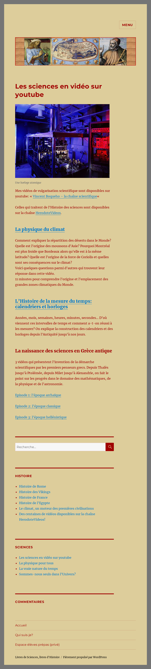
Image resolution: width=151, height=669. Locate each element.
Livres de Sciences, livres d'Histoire (37, 657)
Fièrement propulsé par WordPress (85, 657)
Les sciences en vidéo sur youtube (45, 558)
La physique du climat (40, 229)
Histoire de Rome (32, 486)
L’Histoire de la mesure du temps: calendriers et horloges (53, 303)
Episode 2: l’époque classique (38, 406)
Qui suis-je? (24, 635)
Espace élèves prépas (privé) (37, 645)
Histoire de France (33, 497)
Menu (127, 25)
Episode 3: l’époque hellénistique (41, 417)
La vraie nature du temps (38, 569)
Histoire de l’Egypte (34, 503)
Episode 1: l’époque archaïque (38, 395)
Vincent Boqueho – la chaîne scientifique (65, 196)
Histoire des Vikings (34, 492)
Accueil (21, 625)
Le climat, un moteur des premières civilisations (56, 508)
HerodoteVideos (48, 213)
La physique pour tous (36, 563)
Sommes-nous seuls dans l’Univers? (47, 574)
